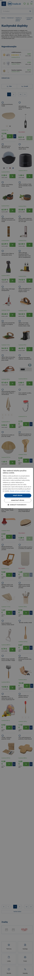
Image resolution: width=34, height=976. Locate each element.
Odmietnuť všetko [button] (17, 500)
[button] (17, 505)
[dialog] (17, 488)
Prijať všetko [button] (17, 495)
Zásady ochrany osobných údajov (20, 491)
